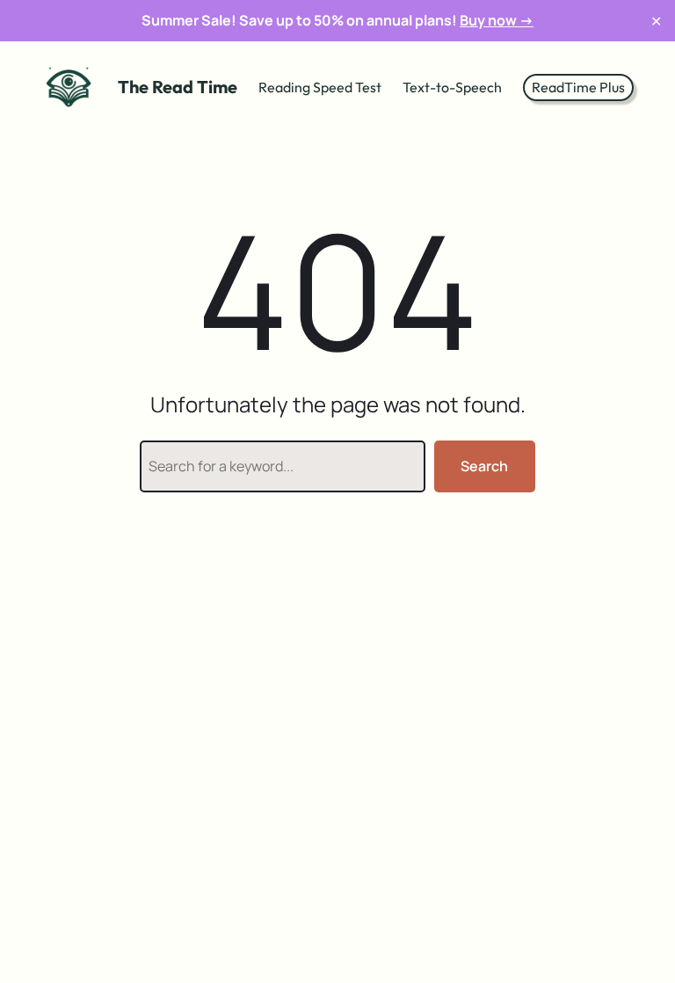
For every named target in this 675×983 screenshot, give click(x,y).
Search (484, 466)
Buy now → (496, 20)
